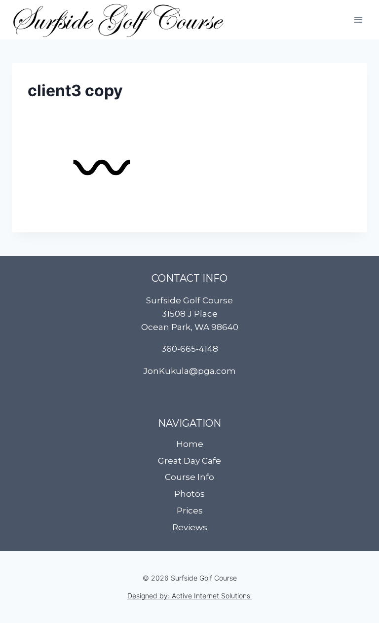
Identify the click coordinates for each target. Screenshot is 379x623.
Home (189, 444)
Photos (189, 494)
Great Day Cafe (189, 461)
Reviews (189, 527)
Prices (190, 510)
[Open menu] (358, 19)
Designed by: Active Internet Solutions (189, 595)
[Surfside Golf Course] (118, 19)
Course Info (189, 477)
